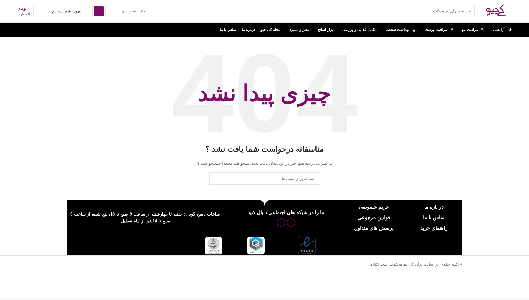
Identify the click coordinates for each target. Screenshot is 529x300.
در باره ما (434, 207)
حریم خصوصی (374, 207)
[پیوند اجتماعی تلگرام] (281, 222)
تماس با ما (434, 217)
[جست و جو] (99, 11)
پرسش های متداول (374, 228)
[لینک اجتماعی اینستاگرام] (291, 222)
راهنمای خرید (434, 228)
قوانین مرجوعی (374, 217)
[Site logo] (496, 11)
